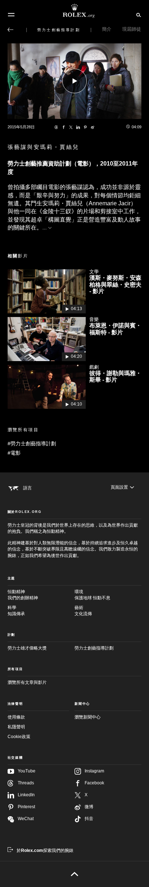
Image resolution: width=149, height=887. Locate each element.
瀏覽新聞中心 (87, 717)
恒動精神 (23, 594)
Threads (26, 782)
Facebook (94, 782)
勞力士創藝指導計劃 (94, 648)
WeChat (26, 818)
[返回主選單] (10, 30)
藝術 (83, 610)
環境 (92, 594)
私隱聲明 (16, 726)
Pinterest (26, 806)
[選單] (11, 15)
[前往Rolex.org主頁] (74, 11)
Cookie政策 (19, 736)
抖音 (89, 818)
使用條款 (16, 717)
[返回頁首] (75, 874)
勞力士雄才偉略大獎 (27, 648)
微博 (89, 806)
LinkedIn (26, 794)
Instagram (94, 771)
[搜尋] (137, 14)
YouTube (26, 771)
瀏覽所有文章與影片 (27, 682)
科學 (16, 610)
